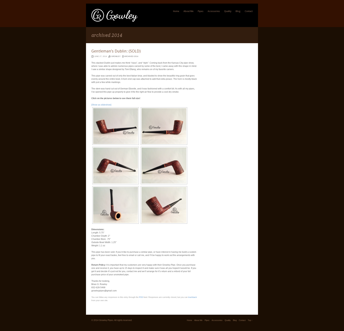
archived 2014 (131, 56)
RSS (141, 297)
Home (176, 11)
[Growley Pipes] (114, 21)
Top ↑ (250, 320)
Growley (116, 56)
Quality (227, 11)
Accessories (214, 11)
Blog (238, 11)
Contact (249, 11)
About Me (188, 11)
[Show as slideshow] (101, 105)
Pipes (200, 11)
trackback (192, 297)
